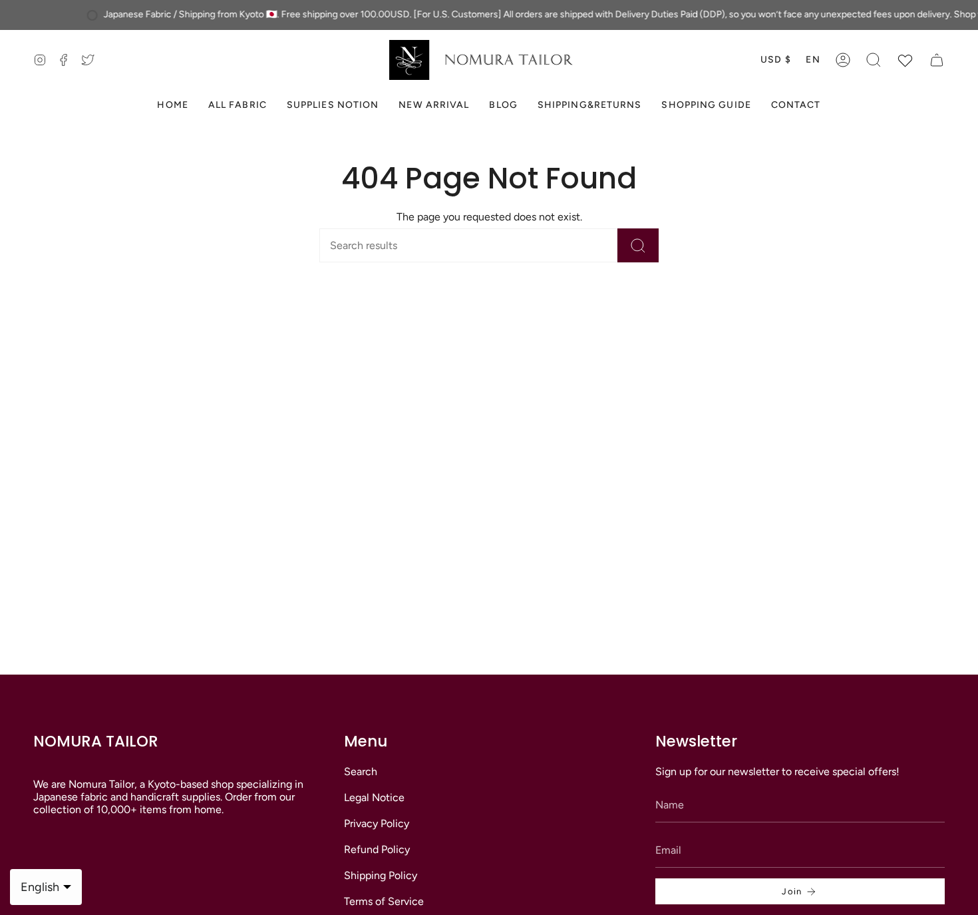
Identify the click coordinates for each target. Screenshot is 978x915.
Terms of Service (384, 901)
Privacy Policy (376, 823)
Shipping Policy (380, 875)
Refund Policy (377, 849)
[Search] (638, 245)
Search (360, 771)
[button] (873, 60)
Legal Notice (374, 797)
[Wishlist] (905, 60)
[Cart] (936, 60)
